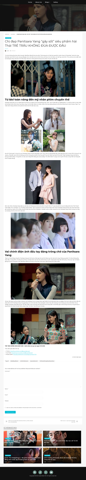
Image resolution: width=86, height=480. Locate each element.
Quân (8, 50)
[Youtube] (51, 472)
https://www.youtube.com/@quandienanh (22, 352)
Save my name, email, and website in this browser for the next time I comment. (24, 407)
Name (6, 388)
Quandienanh (34, 361)
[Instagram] (46, 472)
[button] (47, 2)
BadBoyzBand (14, 361)
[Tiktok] (40, 472)
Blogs (47, 2)
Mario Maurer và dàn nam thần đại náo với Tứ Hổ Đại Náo (61, 441)
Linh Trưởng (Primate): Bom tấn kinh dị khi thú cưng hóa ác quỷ (60, 458)
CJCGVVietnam (24, 361)
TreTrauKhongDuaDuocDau (47, 361)
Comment (7, 371)
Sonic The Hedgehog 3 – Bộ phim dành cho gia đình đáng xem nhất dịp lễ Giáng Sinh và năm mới (23, 458)
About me (38, 2)
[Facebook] (34, 472)
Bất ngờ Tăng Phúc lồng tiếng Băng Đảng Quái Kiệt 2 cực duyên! (23, 441)
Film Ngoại (13, 34)
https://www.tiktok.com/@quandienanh (20, 351)
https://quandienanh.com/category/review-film (25, 354)
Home (30, 2)
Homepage (7, 34)
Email (6, 394)
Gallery (55, 2)
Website (7, 400)
